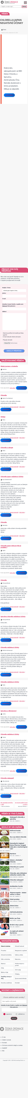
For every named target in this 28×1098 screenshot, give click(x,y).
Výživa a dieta (19, 955)
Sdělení (4, 311)
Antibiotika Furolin (16, 886)
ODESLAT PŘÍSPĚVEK (14, 351)
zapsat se (9, 1014)
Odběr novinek (6, 1040)
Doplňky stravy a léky (6, 977)
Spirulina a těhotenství (8, 711)
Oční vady (18, 970)
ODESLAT (14, 1018)
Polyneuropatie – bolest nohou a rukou (18, 893)
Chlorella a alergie (7, 447)
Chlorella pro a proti (17, 867)
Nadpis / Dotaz (6, 287)
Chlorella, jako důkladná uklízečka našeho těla (18, 874)
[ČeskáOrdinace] (9, 4)
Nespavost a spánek (21, 950)
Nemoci (3, 963)
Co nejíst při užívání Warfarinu (16, 932)
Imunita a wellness (6, 983)
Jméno (4, 293)
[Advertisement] (14, 48)
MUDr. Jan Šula (15, 918)
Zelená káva (14, 906)
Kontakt (17, 983)
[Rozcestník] (25, 2)
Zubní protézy (14, 899)
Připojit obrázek (7, 340)
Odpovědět (9, 95)
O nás (4, 1037)
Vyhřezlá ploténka (16, 912)
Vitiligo (3, 417)
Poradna (3, 950)
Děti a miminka (5, 959)
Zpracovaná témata (20, 978)
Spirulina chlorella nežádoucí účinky (13, 616)
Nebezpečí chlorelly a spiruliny (17, 818)
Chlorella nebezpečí (7, 778)
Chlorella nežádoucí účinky (10, 647)
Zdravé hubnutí (19, 946)
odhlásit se (21, 1014)
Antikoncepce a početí (19, 964)
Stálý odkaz (12, 388)
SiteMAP (4, 1048)
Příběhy (17, 974)
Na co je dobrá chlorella (18, 837)
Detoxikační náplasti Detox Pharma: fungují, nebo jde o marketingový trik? (18, 846)
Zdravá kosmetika (6, 955)
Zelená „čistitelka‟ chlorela (16, 861)
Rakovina (17, 959)
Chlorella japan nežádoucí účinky (12, 476)
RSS (3, 1051)
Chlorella (4, 395)
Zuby (2, 968)
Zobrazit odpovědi (14, 407)
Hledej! (24, 6)
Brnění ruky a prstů (16, 925)
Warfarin (13, 854)
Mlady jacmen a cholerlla (9, 366)
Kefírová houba (15, 830)
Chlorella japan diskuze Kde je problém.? (11, 546)
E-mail (4, 298)
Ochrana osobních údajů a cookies (12, 1045)
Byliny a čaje (4, 972)
